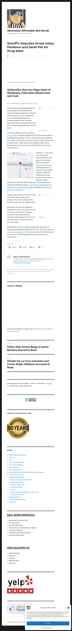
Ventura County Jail (17, 485)
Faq (10, 460)
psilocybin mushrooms (44, 165)
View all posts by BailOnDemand (22, 262)
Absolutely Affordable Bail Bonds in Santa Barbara (26, 472)
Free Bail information (16, 462)
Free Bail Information (16, 475)
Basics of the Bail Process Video (21, 480)
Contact (11, 457)
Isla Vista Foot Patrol (19, 115)
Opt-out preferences (47, 627)
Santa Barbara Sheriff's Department (32, 271)
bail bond (32, 232)
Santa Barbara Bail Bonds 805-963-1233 (25, 492)
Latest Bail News (16, 487)
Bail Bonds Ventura (17, 494)
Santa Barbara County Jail (16, 232)
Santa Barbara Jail (15, 470)
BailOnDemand (14, 269)
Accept (48, 623)
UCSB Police (11, 133)
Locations (12, 490)
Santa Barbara (14, 467)
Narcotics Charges (48, 269)
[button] (68, 608)
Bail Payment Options (18, 499)
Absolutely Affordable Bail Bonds (28, 30)
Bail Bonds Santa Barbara (17, 455)
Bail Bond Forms (14, 497)
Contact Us (12, 502)
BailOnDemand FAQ (17, 477)
